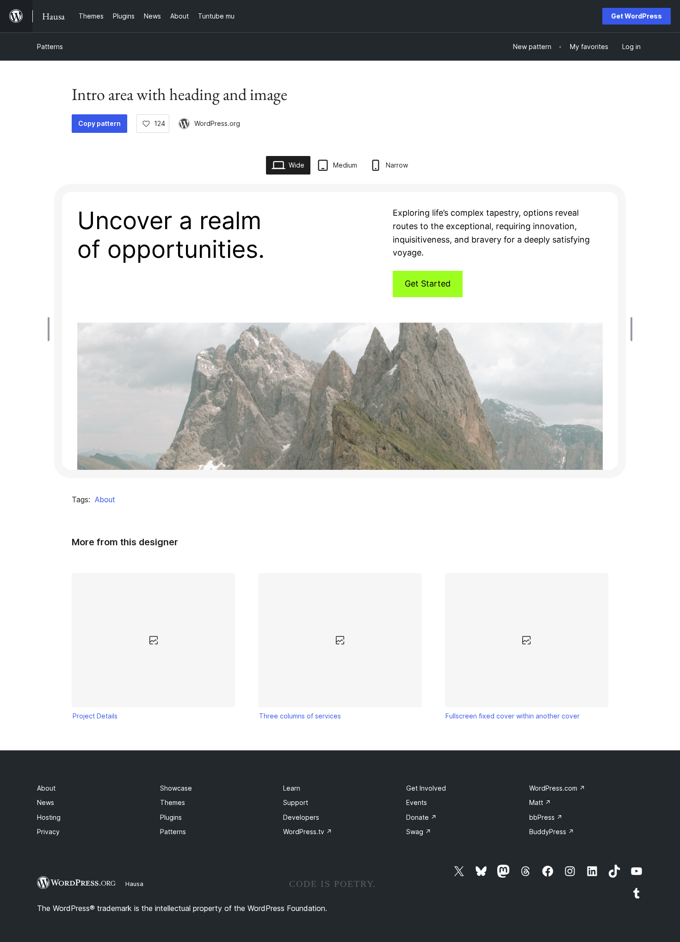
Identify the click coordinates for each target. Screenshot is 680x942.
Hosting (49, 817)
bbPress (546, 817)
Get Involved (426, 788)
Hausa (134, 883)
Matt (540, 802)
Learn (291, 788)
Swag (418, 832)
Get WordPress (636, 16)
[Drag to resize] (51, 329)
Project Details (95, 716)
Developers (301, 817)
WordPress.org (217, 123)
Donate (421, 817)
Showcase (176, 788)
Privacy (48, 832)
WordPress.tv (307, 832)
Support (295, 802)
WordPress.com (557, 788)
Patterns (50, 46)
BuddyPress (551, 832)
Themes (172, 802)
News (45, 802)
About (105, 499)
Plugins (171, 817)
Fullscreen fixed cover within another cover (512, 716)
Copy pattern (99, 123)
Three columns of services (300, 716)
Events (416, 802)
